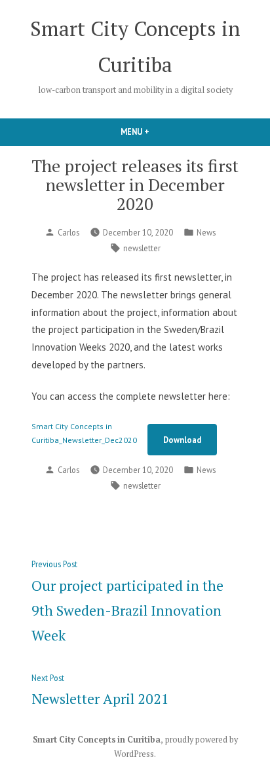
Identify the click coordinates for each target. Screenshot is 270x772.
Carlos (68, 232)
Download (182, 439)
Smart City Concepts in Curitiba (97, 739)
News (206, 232)
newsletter (142, 248)
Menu (157, 131)
